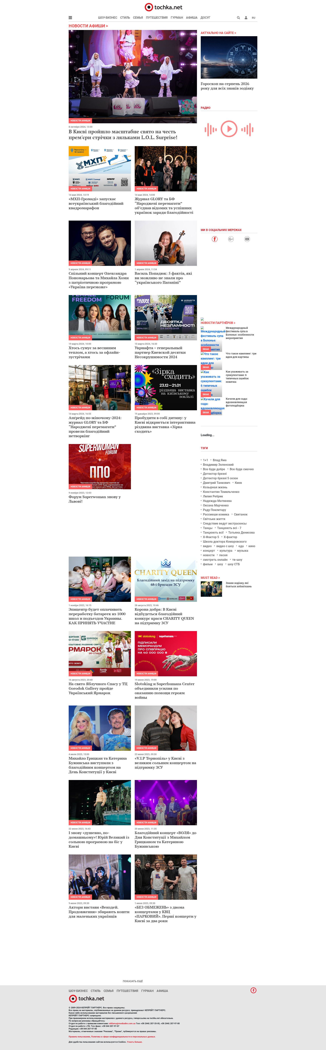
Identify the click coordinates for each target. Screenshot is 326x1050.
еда (241, 546)
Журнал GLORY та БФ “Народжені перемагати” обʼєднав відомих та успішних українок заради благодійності (164, 205)
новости (209, 555)
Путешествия (157, 17)
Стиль (125, 17)
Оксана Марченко (216, 505)
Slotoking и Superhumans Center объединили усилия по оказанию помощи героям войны (165, 690)
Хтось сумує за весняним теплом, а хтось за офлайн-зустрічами (94, 352)
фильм (208, 564)
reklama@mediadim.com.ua (122, 1023)
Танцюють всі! (213, 532)
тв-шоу (237, 559)
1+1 (205, 460)
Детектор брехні (215, 474)
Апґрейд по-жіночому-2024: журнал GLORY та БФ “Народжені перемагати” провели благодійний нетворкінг (95, 426)
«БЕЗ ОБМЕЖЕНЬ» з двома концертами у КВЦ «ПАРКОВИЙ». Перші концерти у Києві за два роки (165, 914)
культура (226, 550)
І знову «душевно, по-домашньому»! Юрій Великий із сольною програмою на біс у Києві (99, 839)
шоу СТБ (234, 564)
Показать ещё (133, 981)
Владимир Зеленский (218, 464)
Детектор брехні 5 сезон (220, 478)
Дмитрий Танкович (216, 483)
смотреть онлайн (215, 559)
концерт (209, 550)
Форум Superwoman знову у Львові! (95, 499)
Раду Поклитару (214, 510)
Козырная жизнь (215, 487)
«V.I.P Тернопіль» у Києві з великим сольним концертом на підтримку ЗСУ (165, 763)
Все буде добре (214, 469)
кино (251, 546)
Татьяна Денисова (241, 532)
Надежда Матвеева (217, 501)
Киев (238, 483)
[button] (246, 18)
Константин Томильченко (221, 492)
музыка (242, 550)
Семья (138, 17)
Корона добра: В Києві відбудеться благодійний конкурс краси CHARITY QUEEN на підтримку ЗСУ (164, 616)
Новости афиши (80, 120)
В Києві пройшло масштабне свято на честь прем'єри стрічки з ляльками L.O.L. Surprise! (123, 134)
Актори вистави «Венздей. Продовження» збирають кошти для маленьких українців (99, 912)
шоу (220, 564)
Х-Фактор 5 (211, 537)
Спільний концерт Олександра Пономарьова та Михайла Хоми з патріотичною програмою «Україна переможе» (99, 280)
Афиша (192, 17)
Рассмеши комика (216, 514)
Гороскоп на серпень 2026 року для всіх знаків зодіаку (227, 86)
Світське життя (214, 519)
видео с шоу (225, 546)
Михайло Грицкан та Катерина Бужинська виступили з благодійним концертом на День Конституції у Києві (98, 765)
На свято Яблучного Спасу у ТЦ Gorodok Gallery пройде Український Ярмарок (98, 688)
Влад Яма (220, 460)
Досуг (205, 17)
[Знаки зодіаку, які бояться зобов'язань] (211, 589)
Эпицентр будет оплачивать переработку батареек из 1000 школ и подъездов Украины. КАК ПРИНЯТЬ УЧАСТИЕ (97, 616)
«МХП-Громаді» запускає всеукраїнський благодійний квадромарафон (96, 203)
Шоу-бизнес (107, 17)
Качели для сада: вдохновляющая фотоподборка (237, 402)
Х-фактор (230, 537)
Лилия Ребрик (213, 496)
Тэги (205, 448)
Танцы (207, 528)
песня (223, 555)
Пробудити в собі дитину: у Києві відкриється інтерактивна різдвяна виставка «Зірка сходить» (165, 424)
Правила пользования (79, 1036)
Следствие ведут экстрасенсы (225, 523)
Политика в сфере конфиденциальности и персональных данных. (123, 1036)
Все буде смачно (242, 469)
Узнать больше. (134, 1042)
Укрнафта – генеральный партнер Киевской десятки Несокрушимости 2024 (160, 352)
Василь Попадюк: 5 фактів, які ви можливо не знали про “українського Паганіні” (163, 278)
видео (207, 546)
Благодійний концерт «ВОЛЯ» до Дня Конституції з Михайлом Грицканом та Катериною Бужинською (165, 839)
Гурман (177, 17)
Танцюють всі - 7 (229, 528)
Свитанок (241, 514)
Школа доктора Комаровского (225, 541)
